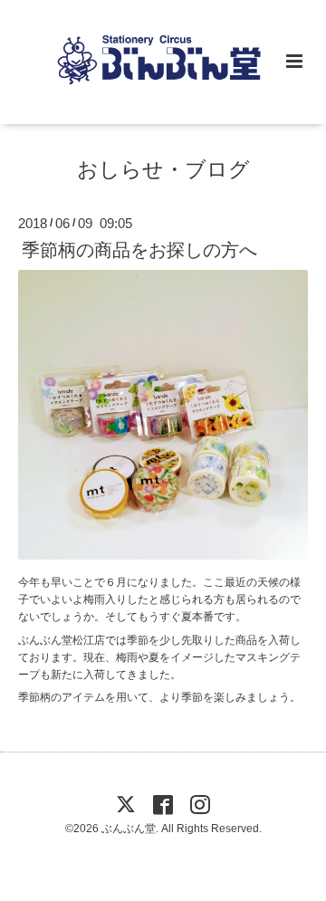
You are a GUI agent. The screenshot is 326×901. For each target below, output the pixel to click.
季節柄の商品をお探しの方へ (139, 249)
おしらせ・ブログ (163, 169)
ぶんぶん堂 (128, 828)
